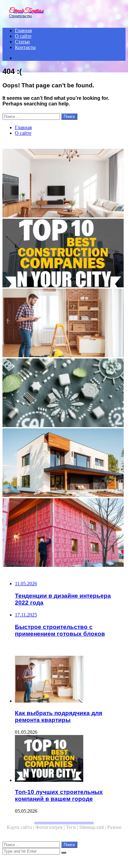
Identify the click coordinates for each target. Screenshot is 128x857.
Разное (114, 827)
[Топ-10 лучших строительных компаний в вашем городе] (64, 254)
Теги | (72, 827)
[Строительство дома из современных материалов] (64, 463)
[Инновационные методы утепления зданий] (64, 533)
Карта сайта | (21, 827)
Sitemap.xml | (93, 827)
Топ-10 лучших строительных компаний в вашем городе (59, 795)
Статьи (22, 41)
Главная (23, 30)
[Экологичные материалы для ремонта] (64, 393)
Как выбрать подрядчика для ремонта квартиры (58, 716)
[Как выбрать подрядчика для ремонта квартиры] (64, 323)
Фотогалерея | (50, 827)
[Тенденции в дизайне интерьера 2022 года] (64, 184)
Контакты (25, 47)
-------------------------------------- (64, 821)
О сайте (23, 36)
